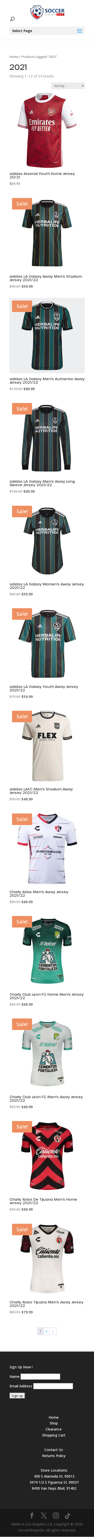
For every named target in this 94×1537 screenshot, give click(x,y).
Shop (54, 1423)
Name (15, 1376)
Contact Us (53, 1449)
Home (14, 56)
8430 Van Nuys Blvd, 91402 (54, 1488)
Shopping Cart (53, 1435)
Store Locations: (54, 1470)
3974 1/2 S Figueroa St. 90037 (54, 1482)
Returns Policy (53, 1455)
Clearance (54, 1429)
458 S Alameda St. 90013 (54, 1476)
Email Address (21, 1386)
